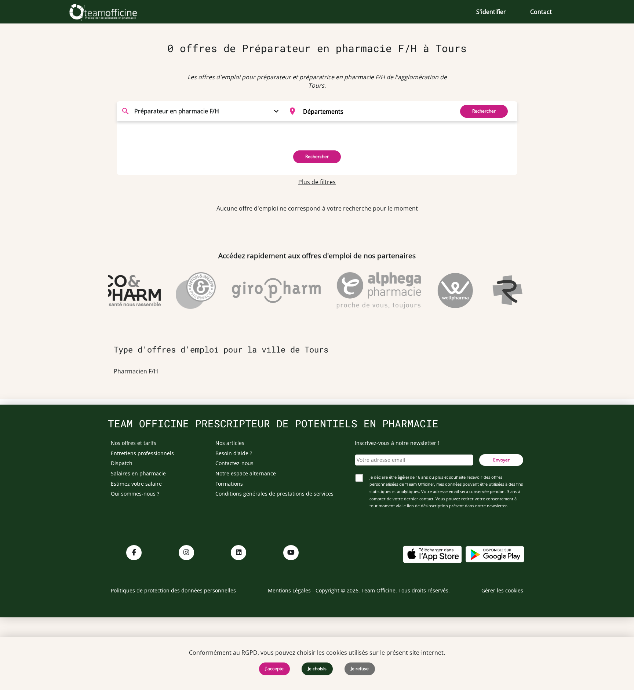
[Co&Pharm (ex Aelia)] (125, 290)
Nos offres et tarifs (133, 442)
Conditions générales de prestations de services (274, 493)
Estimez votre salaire (136, 483)
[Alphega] (373, 290)
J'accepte (274, 668)
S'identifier (491, 12)
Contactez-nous (234, 463)
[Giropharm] (270, 290)
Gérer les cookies (502, 590)
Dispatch (121, 463)
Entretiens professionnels (142, 453)
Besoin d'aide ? (233, 453)
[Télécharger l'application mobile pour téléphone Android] (495, 553)
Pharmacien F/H (136, 371)
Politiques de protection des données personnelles (173, 590)
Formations (229, 483)
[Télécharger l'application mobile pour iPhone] (432, 553)
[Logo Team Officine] (111, 11)
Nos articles (229, 442)
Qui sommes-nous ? (135, 493)
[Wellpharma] (449, 290)
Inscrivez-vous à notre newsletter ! (397, 442)
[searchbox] (376, 111)
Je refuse (360, 668)
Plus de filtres (317, 182)
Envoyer (501, 460)
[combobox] (367, 111)
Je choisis (317, 668)
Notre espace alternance (245, 473)
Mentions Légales (289, 590)
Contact (541, 12)
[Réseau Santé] (522, 290)
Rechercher (484, 111)
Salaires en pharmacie (138, 473)
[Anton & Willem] (189, 290)
